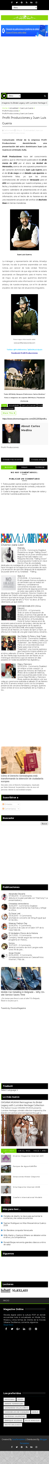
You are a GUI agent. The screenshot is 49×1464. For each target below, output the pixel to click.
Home (4, 108)
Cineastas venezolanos (19, 904)
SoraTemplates (18, 1439)
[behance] (31, 2)
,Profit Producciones (16, 133)
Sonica (11, 943)
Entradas (8, 804)
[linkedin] (24, 1329)
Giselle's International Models (27, 1197)
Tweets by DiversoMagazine (13, 1008)
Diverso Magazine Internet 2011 (28, 1156)
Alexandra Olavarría (17, 894)
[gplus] (18, 1329)
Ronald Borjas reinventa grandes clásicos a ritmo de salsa (25, 1243)
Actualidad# (14, 405)
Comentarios (10, 809)
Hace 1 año (40, 1151)
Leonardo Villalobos (16, 1408)
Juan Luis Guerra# (28, 405)
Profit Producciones (10, 111)
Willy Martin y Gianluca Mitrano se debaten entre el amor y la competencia (25, 1236)
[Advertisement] (24, 63)
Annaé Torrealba (14, 1404)
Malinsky (21, 548)
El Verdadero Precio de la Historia (23, 933)
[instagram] (36, 2)
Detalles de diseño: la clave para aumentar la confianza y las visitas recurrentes (23, 1217)
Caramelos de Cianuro (17, 1412)
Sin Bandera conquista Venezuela (18, 1230)
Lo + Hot (9, 1151)
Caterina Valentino (15, 1416)
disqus (24, 467)
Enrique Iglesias (13, 1420)
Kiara (20, 1399)
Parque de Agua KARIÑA (25, 1166)
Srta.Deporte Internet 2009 (26, 1187)
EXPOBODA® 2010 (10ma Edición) (29, 607)
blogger (9, 467)
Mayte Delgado (13, 1425)
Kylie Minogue (32, 1420)
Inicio (6, 1300)
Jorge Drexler (14, 953)
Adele (35, 1412)
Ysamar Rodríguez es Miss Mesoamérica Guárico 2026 (25, 1224)
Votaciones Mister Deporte (26, 1177)
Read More (8, 1325)
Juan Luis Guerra (26, 108)
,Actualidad (30, 130)
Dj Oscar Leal (14, 913)
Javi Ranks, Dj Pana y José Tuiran (31, 636)
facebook (39, 467)
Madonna (10, 1399)
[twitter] (17, 2)
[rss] (27, 2)
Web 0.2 (21, 576)
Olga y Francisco (24, 664)
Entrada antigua (38, 459)
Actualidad (13, 108)
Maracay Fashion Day (18, 923)
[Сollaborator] (24, 30)
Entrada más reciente (12, 459)
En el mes (24, 1151)
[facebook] (12, 2)
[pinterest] (22, 2)
